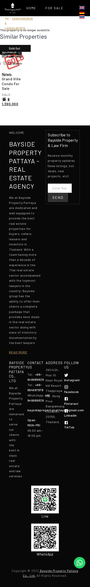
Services (45, 31)
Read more (18, 352)
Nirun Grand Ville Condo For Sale (11, 81)
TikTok (69, 427)
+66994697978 (15, 28)
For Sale (54, 8)
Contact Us (45, 66)
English (81, 7)
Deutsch (81, 12)
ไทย (81, 17)
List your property (44, 43)
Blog (45, 54)
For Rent (45, 20)
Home (31, 8)
